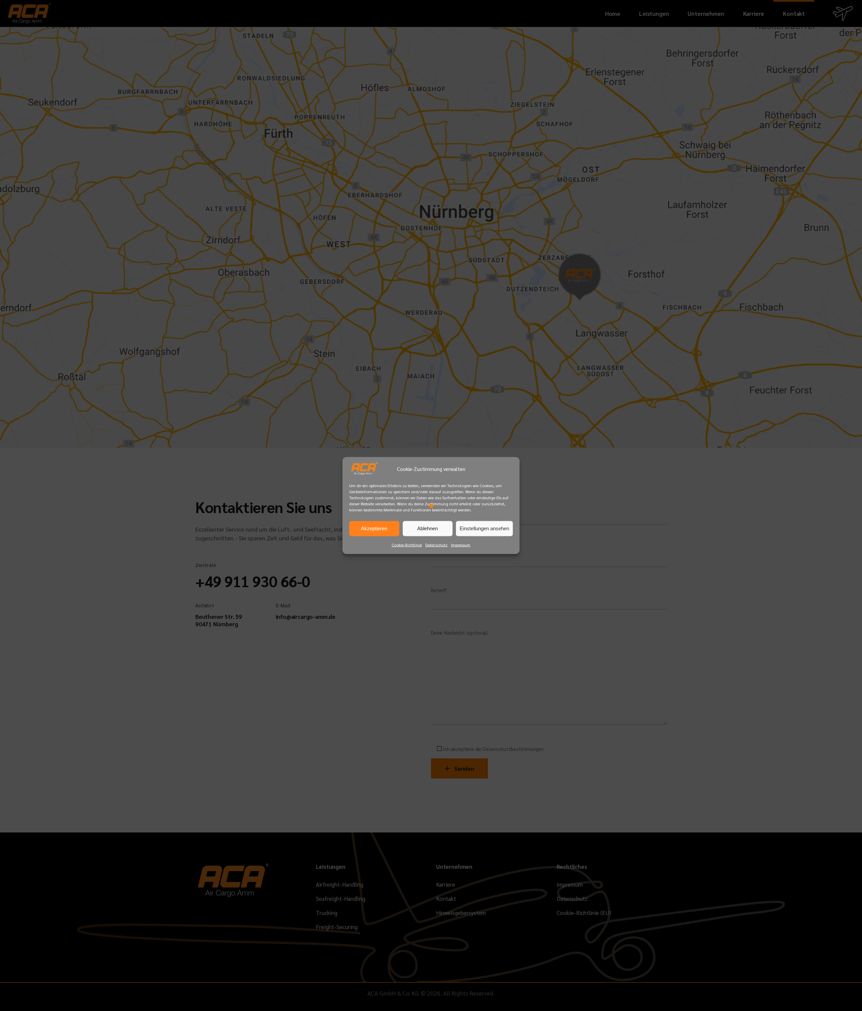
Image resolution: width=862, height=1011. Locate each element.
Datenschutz (436, 544)
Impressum (460, 544)
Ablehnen (427, 528)
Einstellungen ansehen (484, 528)
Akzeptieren (374, 528)
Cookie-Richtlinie (407, 544)
